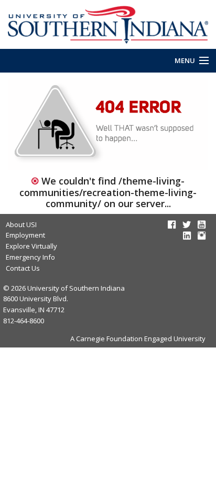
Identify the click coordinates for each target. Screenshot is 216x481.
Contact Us (23, 268)
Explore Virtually (31, 246)
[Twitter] (186, 224)
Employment (25, 235)
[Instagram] (202, 235)
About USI (21, 224)
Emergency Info (30, 257)
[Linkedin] (187, 235)
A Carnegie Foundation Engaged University (138, 338)
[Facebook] (172, 224)
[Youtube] (202, 224)
